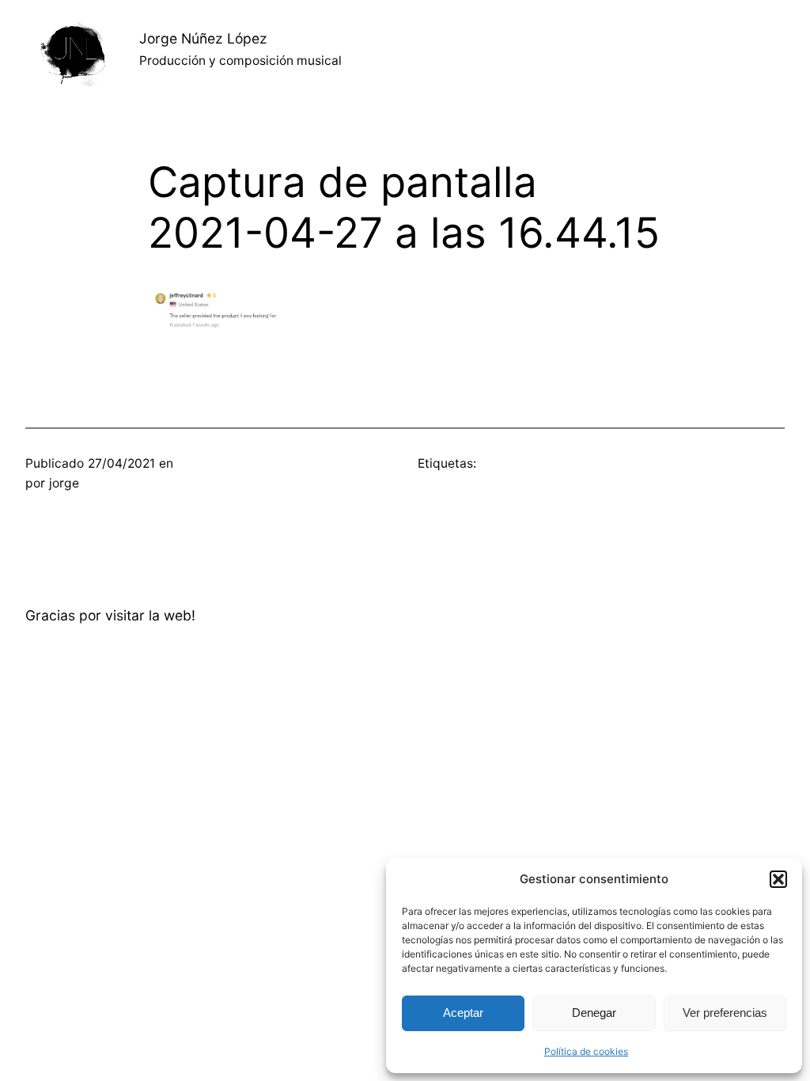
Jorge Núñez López (203, 38)
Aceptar (463, 1012)
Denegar (594, 1012)
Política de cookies (586, 1051)
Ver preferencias (725, 1012)
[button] (778, 879)
